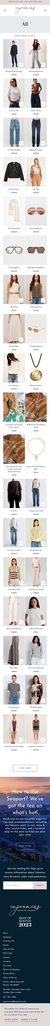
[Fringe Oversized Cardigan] (14, 729)
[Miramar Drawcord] (36, 54)
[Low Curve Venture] (14, 532)
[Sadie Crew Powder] (36, 611)
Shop (5, 933)
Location (7, 962)
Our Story (7, 966)
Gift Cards (7, 953)
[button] (4, 10)
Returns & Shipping (11, 970)
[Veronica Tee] (14, 93)
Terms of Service (10, 978)
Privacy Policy (9, 974)
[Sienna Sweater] (14, 689)
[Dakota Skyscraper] (36, 132)
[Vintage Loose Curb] (36, 493)
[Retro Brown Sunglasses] (36, 250)
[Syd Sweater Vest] (36, 289)
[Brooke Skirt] (14, 328)
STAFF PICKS (25, 846)
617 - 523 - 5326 (9, 997)
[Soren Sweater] (14, 368)
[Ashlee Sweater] (36, 93)
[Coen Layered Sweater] (36, 650)
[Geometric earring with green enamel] (14, 407)
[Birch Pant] (14, 650)
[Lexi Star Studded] (14, 132)
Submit (39, 885)
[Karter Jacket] (14, 171)
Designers (7, 937)
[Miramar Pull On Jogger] (14, 54)
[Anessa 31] (14, 611)
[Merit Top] (14, 289)
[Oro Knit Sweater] (36, 532)
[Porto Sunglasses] (36, 328)
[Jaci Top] (36, 171)
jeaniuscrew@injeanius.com (14, 1002)
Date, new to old (25, 36)
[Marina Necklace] (36, 368)
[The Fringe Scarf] (14, 211)
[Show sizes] (21, 65)
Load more (25, 768)
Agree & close (29, 1019)
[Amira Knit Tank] (14, 572)
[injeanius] (25, 910)
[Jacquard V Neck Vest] (36, 729)
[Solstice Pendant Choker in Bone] (36, 449)
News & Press (8, 949)
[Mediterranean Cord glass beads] (36, 407)
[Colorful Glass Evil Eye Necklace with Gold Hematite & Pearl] (14, 449)
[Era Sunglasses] (14, 250)
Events (6, 945)
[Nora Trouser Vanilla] (36, 572)
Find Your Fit (8, 941)
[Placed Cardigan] (36, 689)
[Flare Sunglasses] (36, 211)
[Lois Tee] (14, 493)
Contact (6, 958)
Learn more (11, 1019)
